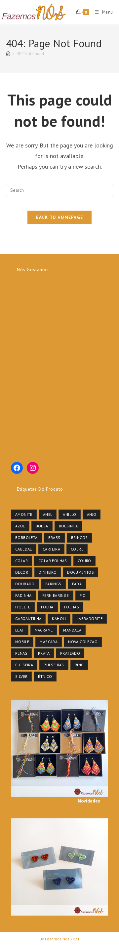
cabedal (23, 549)
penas (21, 653)
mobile (22, 641)
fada (77, 583)
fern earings (55, 595)
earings (53, 583)
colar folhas (52, 560)
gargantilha (28, 618)
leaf (19, 630)
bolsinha (68, 525)
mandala (72, 630)
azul (20, 525)
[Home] (8, 54)
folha (47, 606)
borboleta (26, 537)
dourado (25, 583)
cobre (77, 549)
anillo (69, 514)
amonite (23, 514)
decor (21, 572)
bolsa (42, 525)
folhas (71, 606)
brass (54, 537)
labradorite (89, 618)
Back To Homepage (59, 217)
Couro (84, 560)
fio (83, 595)
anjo (92, 514)
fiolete (22, 606)
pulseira (24, 664)
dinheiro (48, 572)
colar (21, 560)
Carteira (51, 549)
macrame (44, 630)
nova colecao (83, 641)
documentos (80, 572)
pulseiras (54, 664)
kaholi (59, 618)
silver (21, 676)
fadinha (23, 595)
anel (48, 514)
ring (79, 664)
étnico (45, 676)
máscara (49, 641)
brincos (79, 537)
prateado (70, 653)
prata (44, 653)
